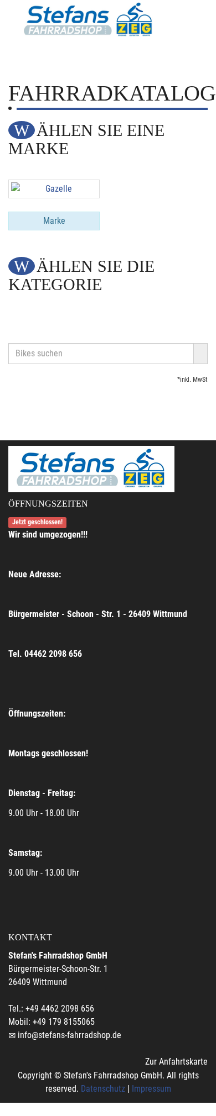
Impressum (151, 1088)
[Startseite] (89, 20)
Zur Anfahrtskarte (176, 1061)
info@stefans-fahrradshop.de (69, 1035)
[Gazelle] (54, 189)
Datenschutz (103, 1088)
